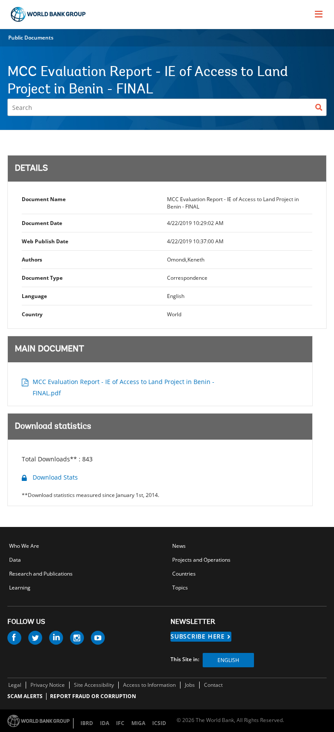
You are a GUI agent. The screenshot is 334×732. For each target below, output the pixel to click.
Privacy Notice (47, 685)
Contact (213, 685)
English (228, 660)
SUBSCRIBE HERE (197, 636)
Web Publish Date (45, 241)
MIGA (138, 723)
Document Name (44, 199)
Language (34, 296)
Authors (32, 259)
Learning (19, 587)
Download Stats (55, 477)
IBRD (86, 723)
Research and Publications (41, 573)
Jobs (190, 685)
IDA (104, 723)
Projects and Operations (201, 559)
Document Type (42, 278)
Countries (184, 573)
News (179, 546)
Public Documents (30, 37)
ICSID (159, 723)
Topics (180, 587)
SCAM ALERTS (25, 696)
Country (32, 314)
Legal (14, 685)
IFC (120, 723)
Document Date (42, 223)
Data (15, 559)
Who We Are (24, 546)
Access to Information (149, 685)
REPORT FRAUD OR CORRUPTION (93, 696)
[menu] (319, 14)
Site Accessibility (94, 685)
